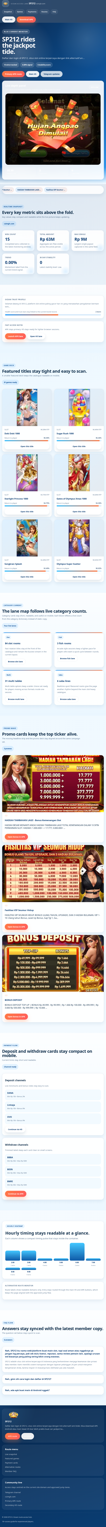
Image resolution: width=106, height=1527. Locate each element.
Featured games (12, 1458)
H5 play (27, 1436)
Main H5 (8, 19)
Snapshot (8, 12)
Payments (32, 12)
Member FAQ (10, 1471)
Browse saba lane (68, 699)
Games (20, 12)
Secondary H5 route (13, 1505)
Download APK (26, 19)
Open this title (27, 446)
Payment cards (11, 1463)
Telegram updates (52, 74)
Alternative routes (13, 1467)
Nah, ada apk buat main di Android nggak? (27, 1390)
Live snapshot (11, 1454)
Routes (44, 12)
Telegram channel (13, 1492)
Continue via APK (15, 1194)
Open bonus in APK (16, 837)
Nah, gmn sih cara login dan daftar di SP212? (28, 1379)
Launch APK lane (15, 336)
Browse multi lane (16, 699)
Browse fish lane (67, 658)
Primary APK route (13, 74)
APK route (12, 1436)
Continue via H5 (15, 1129)
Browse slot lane (15, 661)
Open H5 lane (36, 336)
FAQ (54, 12)
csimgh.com (10, 1496)
